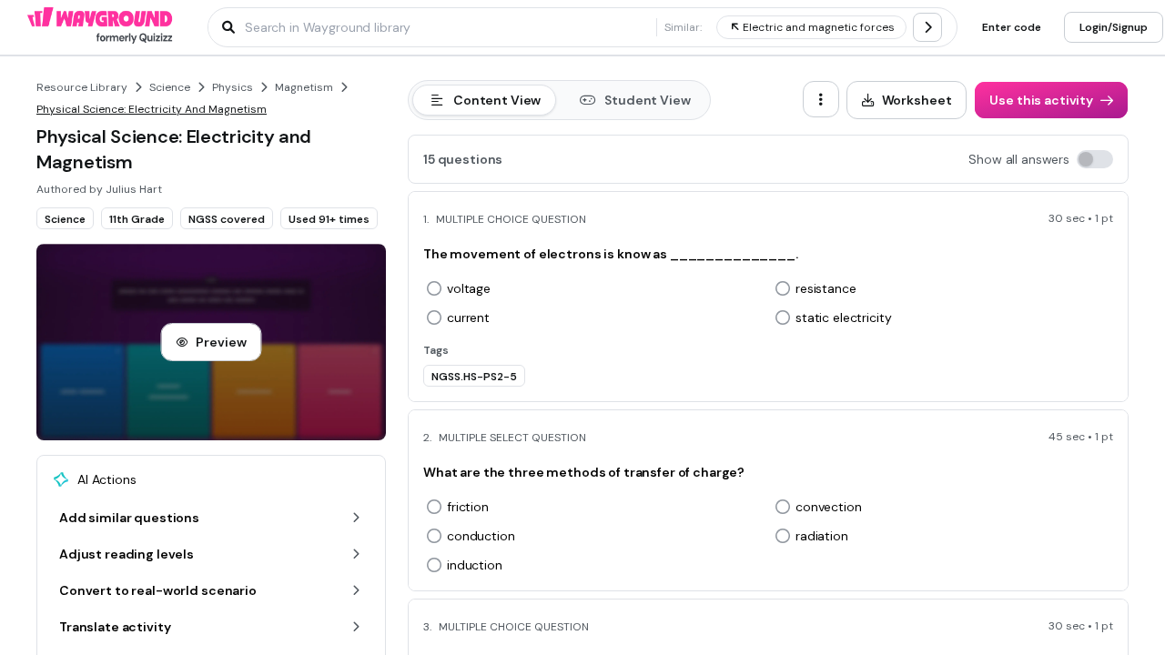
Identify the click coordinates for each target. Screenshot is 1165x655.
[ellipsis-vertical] (821, 99)
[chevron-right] (927, 27)
